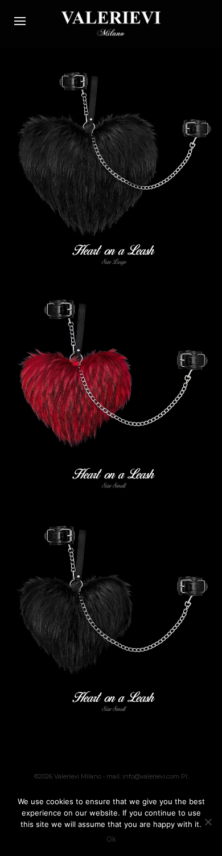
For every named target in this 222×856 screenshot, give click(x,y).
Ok (111, 838)
